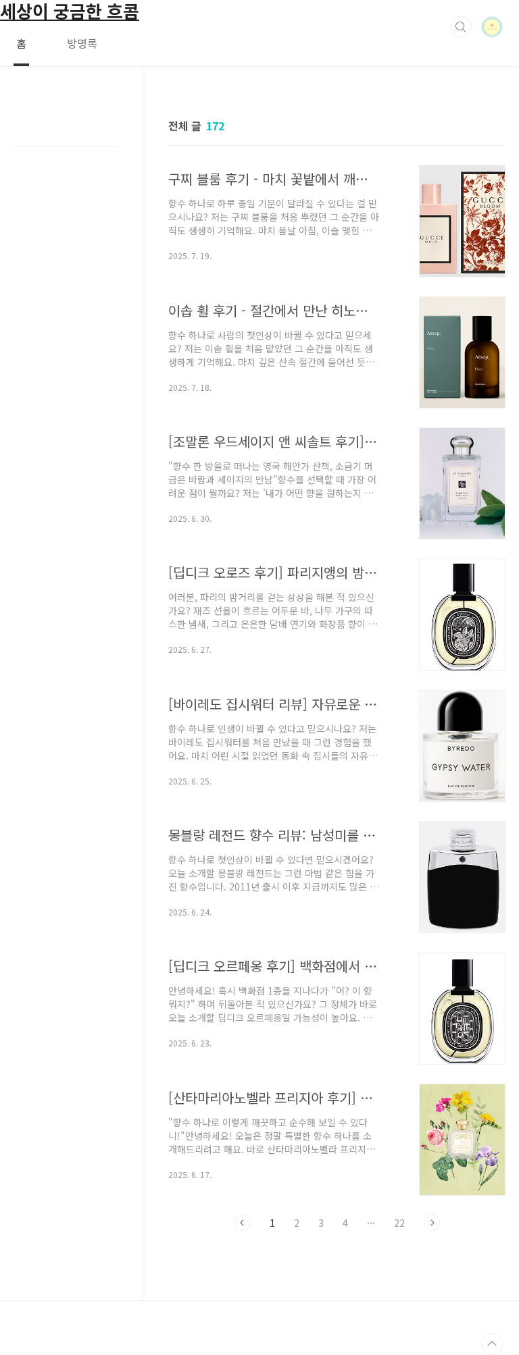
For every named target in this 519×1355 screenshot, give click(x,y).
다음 (432, 1223)
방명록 (82, 43)
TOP (492, 1344)
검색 (461, 27)
